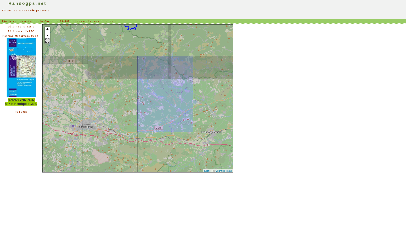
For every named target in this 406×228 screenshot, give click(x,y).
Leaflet (207, 170)
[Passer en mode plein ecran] (47, 40)
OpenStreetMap (223, 170)
